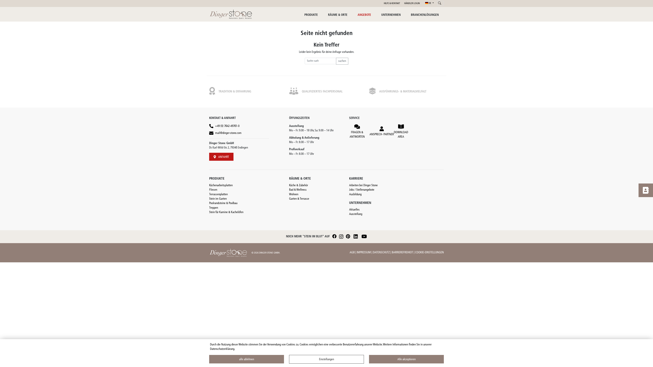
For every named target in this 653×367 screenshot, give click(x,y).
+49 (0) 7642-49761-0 (227, 126)
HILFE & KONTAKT (392, 3)
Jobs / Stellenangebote (361, 189)
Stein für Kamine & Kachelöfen (226, 212)
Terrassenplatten (218, 194)
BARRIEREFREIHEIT (403, 252)
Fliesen (213, 189)
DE (430, 3)
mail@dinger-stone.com (228, 133)
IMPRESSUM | (365, 252)
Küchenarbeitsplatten (221, 185)
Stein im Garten (218, 198)
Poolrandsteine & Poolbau (223, 203)
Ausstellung (355, 214)
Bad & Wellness (298, 189)
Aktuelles (354, 209)
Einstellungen (326, 359)
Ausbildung (355, 194)
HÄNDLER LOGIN (412, 3)
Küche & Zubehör (298, 185)
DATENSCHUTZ (381, 252)
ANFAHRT (223, 157)
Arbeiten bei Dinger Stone (363, 185)
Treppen (213, 207)
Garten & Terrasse (299, 198)
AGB (352, 252)
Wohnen (293, 194)
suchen (342, 61)
